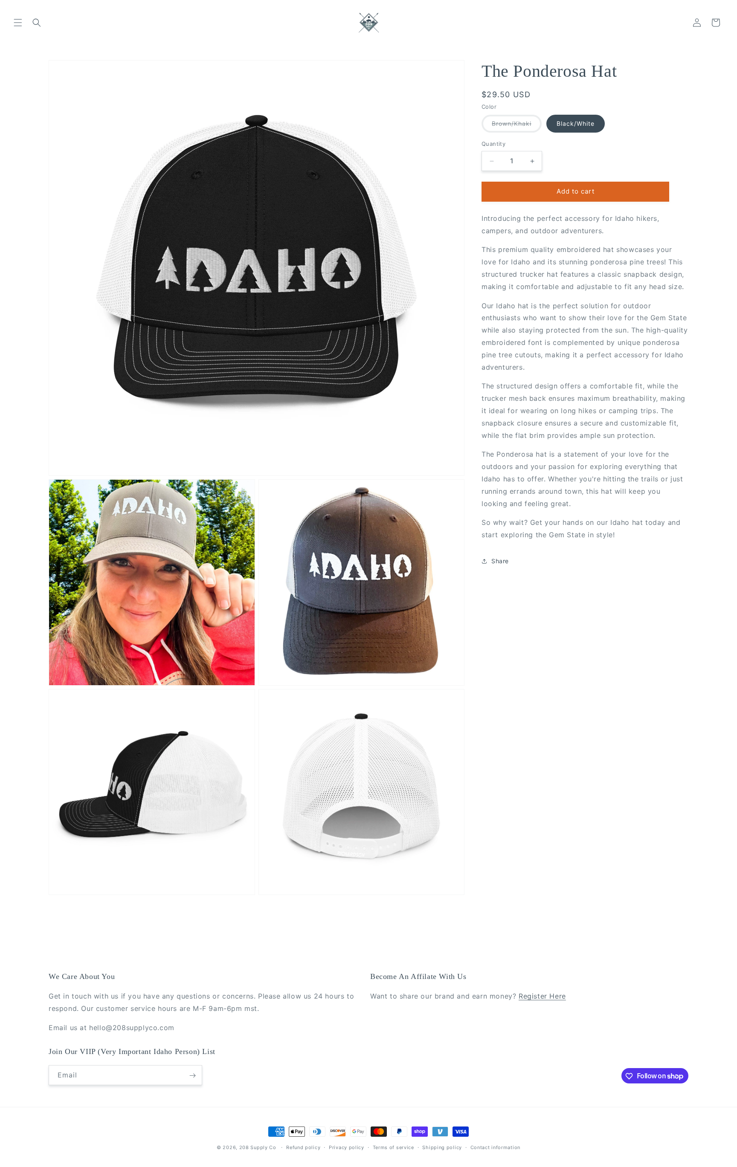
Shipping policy (442, 1147)
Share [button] (500, 561)
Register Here (542, 996)
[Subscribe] (192, 1076)
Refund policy (303, 1147)
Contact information (495, 1147)
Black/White (576, 123)
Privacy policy (346, 1147)
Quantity (493, 144)
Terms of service (393, 1147)
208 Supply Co (257, 1147)
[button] (18, 22)
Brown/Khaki (517, 126)
